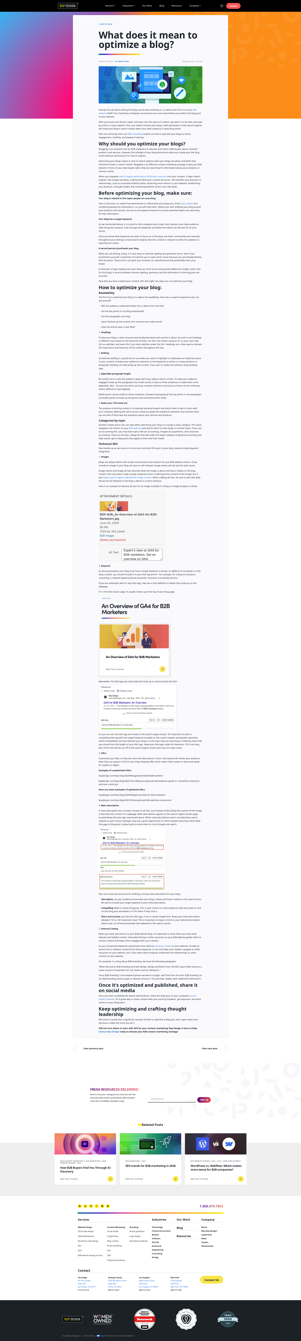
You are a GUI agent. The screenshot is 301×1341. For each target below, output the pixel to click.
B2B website (134, 428)
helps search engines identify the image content (127, 477)
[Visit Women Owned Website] (102, 1319)
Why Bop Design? (209, 1231)
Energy (155, 1257)
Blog (161, 5)
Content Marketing (116, 1227)
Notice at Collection (126, 1336)
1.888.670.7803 (211, 1206)
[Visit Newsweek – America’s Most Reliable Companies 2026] (144, 1319)
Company (194, 5)
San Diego (82, 1277)
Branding (134, 1227)
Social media (112, 1231)
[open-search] (222, 6)
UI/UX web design (86, 1231)
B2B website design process (90, 1255)
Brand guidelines (137, 1231)
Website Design (85, 1227)
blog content (187, 203)
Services (109, 5)
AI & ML (155, 1242)
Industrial (156, 1246)
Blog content (113, 1241)
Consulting (157, 1253)
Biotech (155, 1235)
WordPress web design (88, 1241)
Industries (128, 5)
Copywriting (112, 1236)
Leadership (206, 1235)
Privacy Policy (89, 1336)
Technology (157, 1227)
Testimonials (207, 1246)
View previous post (93, 1048)
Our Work (147, 5)
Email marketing (114, 1245)
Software (156, 1238)
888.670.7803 (113, 1290)
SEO (79, 1245)
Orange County (115, 1277)
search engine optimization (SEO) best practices (143, 176)
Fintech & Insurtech (161, 1231)
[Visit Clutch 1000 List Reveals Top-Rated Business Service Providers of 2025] (227, 1319)
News (203, 1238)
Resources (177, 5)
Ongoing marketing (116, 1260)
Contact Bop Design (109, 1031)
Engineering (157, 1250)
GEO (80, 1250)
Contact (233, 5)
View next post (210, 1048)
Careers (204, 1242)
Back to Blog (106, 24)
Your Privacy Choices (109, 1336)
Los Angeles (144, 1277)
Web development (86, 1236)
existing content (163, 946)
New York (174, 1277)
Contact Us (211, 1280)
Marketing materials (139, 1241)
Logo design (135, 1236)
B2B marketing (135, 134)
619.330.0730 (83, 1290)
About (204, 1227)
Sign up (204, 1099)
